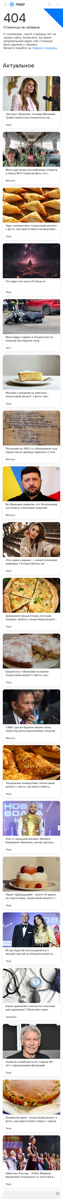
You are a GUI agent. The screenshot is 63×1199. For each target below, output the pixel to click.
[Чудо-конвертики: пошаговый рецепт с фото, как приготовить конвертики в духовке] (31, 214)
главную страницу (44, 48)
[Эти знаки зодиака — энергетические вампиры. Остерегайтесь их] (31, 548)
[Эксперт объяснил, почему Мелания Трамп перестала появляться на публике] (31, 102)
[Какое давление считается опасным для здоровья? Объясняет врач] (31, 994)
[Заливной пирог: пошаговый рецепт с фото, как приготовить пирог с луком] (31, 1106)
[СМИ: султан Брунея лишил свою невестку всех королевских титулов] (31, 715)
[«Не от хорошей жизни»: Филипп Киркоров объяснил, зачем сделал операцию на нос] (31, 827)
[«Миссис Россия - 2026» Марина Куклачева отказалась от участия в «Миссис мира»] (31, 1161)
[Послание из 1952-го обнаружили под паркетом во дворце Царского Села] (31, 437)
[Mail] (12, 4)
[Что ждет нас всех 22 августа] (31, 269)
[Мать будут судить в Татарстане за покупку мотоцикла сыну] (31, 325)
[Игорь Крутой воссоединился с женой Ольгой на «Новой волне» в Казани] (31, 938)
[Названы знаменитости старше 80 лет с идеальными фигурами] (31, 1050)
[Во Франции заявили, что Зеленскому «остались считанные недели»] (31, 492)
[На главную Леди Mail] (19, 4)
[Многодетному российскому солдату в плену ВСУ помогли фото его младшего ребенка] (31, 158)
